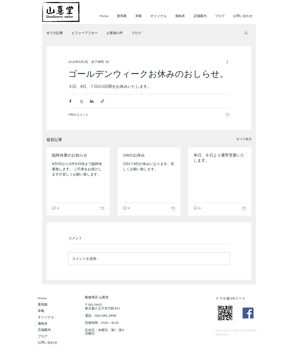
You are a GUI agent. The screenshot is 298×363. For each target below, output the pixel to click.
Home (42, 298)
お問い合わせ (47, 342)
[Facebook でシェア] (70, 101)
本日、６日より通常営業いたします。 (219, 158)
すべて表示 (244, 139)
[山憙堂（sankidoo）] (248, 313)
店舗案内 (44, 330)
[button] (246, 32)
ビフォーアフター (85, 33)
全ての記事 (54, 33)
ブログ (136, 33)
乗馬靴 (43, 304)
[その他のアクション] (227, 61)
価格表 (43, 323)
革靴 (41, 311)
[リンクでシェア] (102, 101)
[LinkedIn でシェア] (92, 101)
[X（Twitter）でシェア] (81, 101)
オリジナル (46, 317)
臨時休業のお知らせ (69, 155)
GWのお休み (134, 155)
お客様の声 (114, 33)
